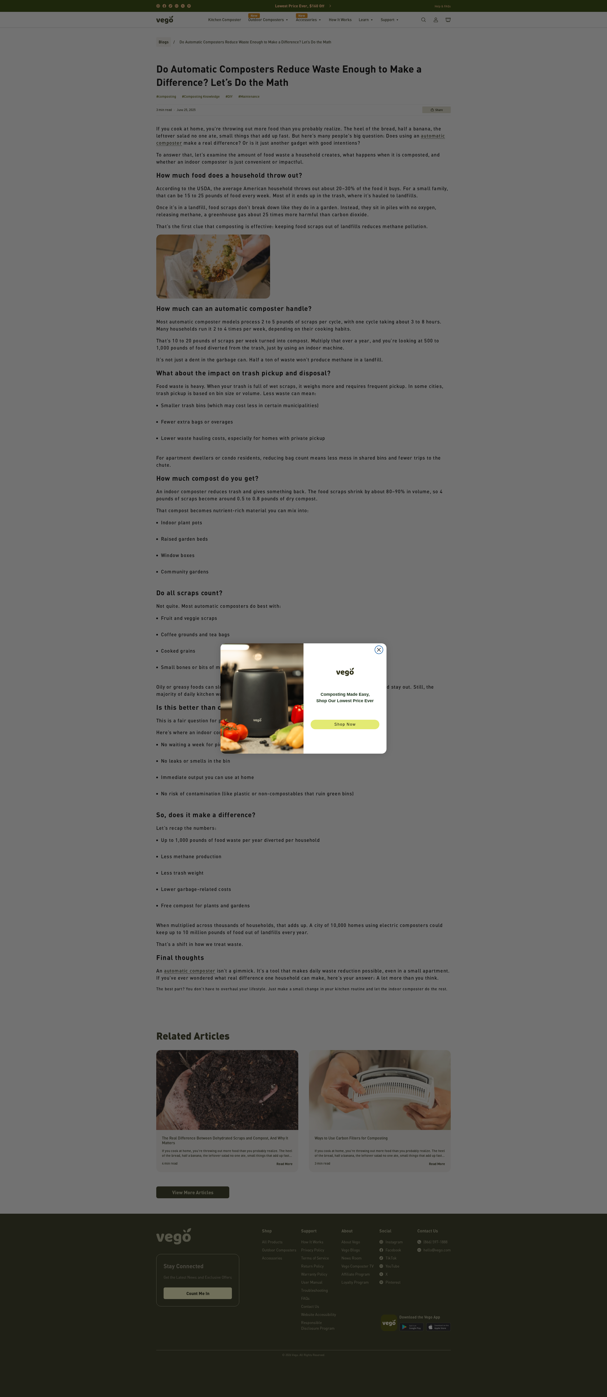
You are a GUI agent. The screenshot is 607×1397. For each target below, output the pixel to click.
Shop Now (345, 724)
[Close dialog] (379, 650)
